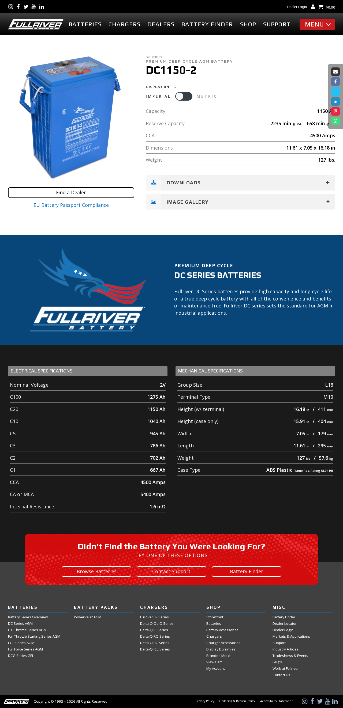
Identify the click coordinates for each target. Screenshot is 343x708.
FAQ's (277, 662)
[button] (318, 24)
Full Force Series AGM (25, 649)
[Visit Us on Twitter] (27, 6)
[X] (335, 91)
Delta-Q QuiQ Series (157, 623)
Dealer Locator (285, 623)
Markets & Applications (291, 636)
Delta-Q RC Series (154, 643)
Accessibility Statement (276, 701)
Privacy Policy (205, 701)
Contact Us (281, 675)
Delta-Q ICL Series (155, 649)
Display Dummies (221, 649)
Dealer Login (297, 7)
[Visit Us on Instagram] (12, 6)
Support (277, 24)
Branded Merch (219, 655)
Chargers (124, 24)
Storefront (214, 617)
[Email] (335, 71)
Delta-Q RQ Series (155, 636)
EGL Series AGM (21, 643)
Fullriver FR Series (154, 617)
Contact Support (171, 571)
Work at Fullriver (286, 668)
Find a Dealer (71, 192)
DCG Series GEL (21, 655)
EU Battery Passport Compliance (71, 205)
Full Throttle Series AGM (27, 630)
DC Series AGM (20, 623)
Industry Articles (286, 649)
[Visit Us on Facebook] (19, 6)
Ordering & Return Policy (237, 701)
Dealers (160, 24)
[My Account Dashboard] (314, 6)
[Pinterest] (335, 111)
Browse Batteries (97, 571)
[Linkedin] (335, 101)
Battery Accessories (222, 630)
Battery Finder (207, 24)
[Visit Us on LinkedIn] (43, 6)
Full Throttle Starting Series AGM (34, 636)
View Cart (214, 662)
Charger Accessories (223, 643)
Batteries (85, 24)
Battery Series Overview (28, 617)
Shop (248, 24)
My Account (215, 668)
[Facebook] (335, 81)
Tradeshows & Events (290, 655)
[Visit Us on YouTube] (35, 6)
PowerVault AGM (87, 617)
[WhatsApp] (335, 121)
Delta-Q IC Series (154, 630)
